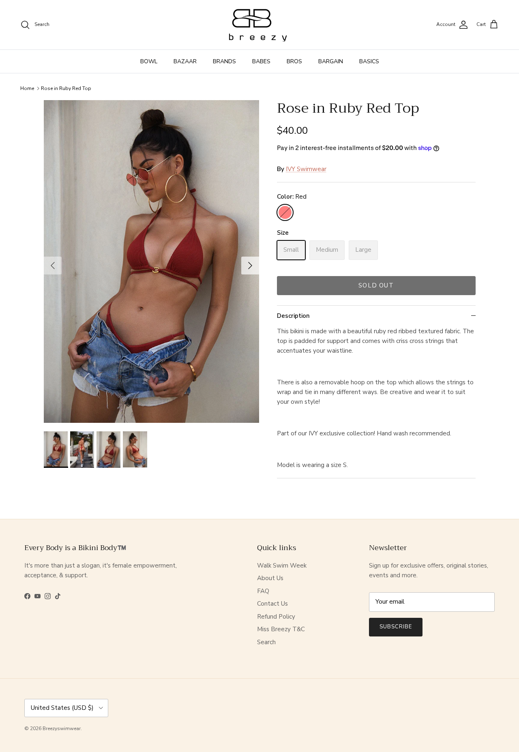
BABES (261, 61)
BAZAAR (185, 61)
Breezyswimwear (62, 728)
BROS (294, 61)
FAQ (263, 591)
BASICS (369, 61)
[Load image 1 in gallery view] (151, 261)
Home (27, 88)
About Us (270, 578)
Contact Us (272, 604)
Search (266, 642)
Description (293, 316)
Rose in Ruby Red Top (66, 88)
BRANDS (224, 61)
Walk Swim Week (282, 565)
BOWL (148, 61)
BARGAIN (330, 61)
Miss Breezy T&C (281, 629)
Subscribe (396, 626)
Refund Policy (276, 617)
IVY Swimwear (306, 169)
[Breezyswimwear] (259, 24)
